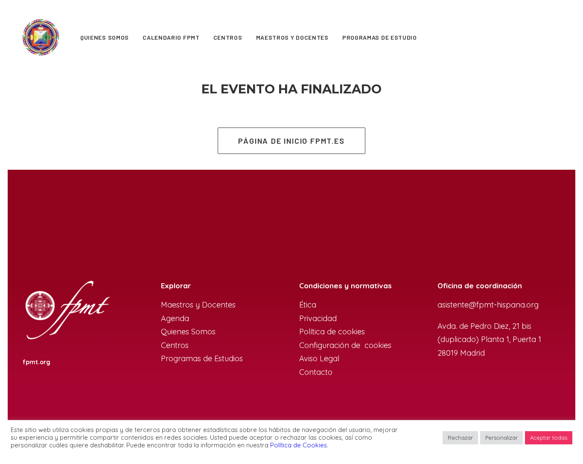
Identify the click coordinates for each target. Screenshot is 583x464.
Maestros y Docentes (198, 305)
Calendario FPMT (171, 37)
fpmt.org (36, 362)
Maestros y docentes (292, 37)
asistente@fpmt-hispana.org (488, 305)
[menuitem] (104, 37)
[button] (530, 37)
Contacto (315, 372)
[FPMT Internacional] (67, 311)
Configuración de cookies (345, 345)
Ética (307, 305)
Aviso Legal (319, 358)
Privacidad (318, 318)
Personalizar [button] (501, 437)
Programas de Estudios (203, 358)
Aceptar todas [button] (548, 437)
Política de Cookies (298, 445)
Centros (227, 37)
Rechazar (460, 437)
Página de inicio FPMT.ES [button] (291, 140)
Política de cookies (332, 331)
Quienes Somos (104, 37)
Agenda (175, 318)
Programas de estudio (379, 37)
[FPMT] (41, 37)
